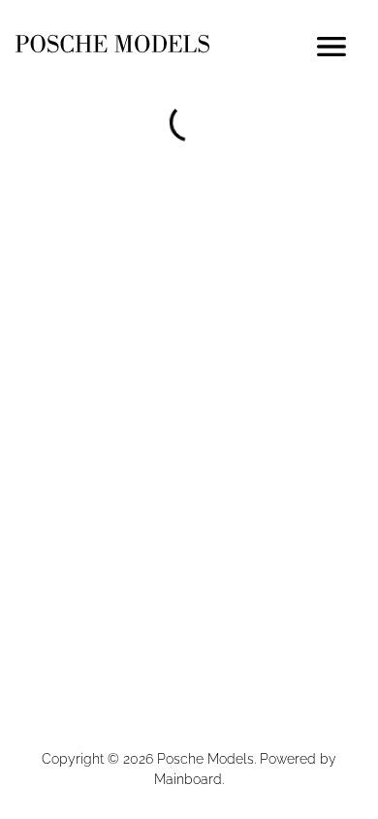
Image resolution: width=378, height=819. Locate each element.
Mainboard (188, 779)
